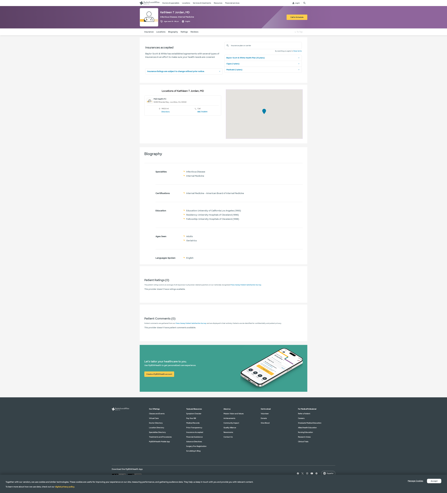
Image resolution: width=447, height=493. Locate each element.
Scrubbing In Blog (193, 451)
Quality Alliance (230, 428)
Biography (173, 32)
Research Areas (304, 437)
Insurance (149, 32)
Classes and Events (157, 414)
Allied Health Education (307, 428)
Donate (264, 418)
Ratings (184, 32)
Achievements (229, 418)
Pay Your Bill (191, 418)
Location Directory (156, 428)
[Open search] (304, 3)
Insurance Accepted (194, 432)
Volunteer (265, 414)
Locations (160, 32)
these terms (297, 51)
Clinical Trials (303, 442)
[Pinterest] (316, 473)
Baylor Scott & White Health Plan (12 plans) (245, 58)
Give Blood (265, 423)
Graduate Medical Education (309, 423)
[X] (302, 473)
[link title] (150, 3)
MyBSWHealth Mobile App (159, 442)
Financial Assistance (194, 437)
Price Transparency (194, 428)
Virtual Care (154, 418)
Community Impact (231, 423)
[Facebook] (297, 473)
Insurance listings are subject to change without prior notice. (176, 71)
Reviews (194, 32)
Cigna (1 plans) (232, 64)
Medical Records (193, 423)
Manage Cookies (415, 481)
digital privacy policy (64, 487)
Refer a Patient (304, 414)
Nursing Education (305, 432)
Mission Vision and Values (234, 414)
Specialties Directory (157, 432)
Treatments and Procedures (160, 437)
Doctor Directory (156, 423)
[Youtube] (312, 473)
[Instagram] (307, 473)
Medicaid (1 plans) (234, 70)
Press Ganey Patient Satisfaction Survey (246, 285)
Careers (301, 418)
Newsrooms (228, 432)
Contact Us (228, 437)
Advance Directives (194, 442)
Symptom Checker (193, 414)
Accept (434, 481)
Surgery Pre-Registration (196, 446)
